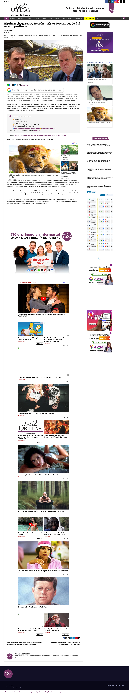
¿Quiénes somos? (110, 685)
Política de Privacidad (120, 685)
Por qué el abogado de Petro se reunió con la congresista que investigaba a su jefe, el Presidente (98, 145)
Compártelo (24, 85)
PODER (29, 18)
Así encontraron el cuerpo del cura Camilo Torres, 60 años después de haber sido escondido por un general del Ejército (99, 169)
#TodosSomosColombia (34, 128)
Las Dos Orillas (9, 30)
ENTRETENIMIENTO (66, 18)
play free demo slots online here (8, 692)
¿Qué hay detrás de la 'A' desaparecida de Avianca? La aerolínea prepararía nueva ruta (64, 643)
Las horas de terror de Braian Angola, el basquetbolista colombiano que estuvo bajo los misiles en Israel (24, 643)
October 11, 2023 (37, 130)
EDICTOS (57, 18)
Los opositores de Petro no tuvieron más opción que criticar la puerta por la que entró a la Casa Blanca (98, 160)
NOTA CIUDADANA (78, 18)
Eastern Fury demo (46, 692)
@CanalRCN (24, 128)
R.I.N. (98, 18)
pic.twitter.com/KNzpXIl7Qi (48, 128)
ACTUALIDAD (21, 18)
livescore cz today (56, 692)
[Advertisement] (43, 218)
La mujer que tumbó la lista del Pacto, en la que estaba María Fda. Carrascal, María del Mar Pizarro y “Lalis (99, 153)
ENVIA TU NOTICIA (90, 18)
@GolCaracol (17, 128)
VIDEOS (50, 18)
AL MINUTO (12, 18)
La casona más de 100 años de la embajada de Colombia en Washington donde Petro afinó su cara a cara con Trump (100, 186)
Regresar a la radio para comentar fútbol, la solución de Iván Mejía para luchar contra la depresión (100, 177)
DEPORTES (36, 18)
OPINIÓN (44, 18)
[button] (121, 18)
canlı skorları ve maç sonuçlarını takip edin (29, 692)
